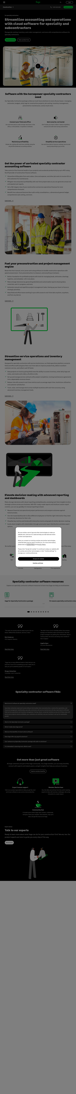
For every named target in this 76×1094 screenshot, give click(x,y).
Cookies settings (38, 563)
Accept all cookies (38, 558)
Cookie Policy (31, 544)
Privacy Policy (41, 544)
